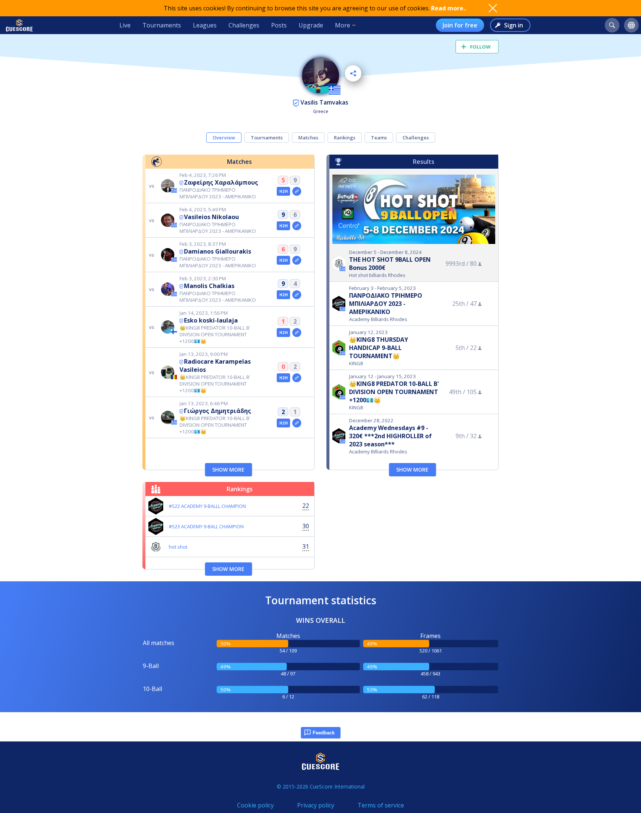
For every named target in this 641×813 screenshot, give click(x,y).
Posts (279, 25)
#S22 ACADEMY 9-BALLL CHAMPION (207, 506)
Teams (379, 137)
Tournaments (161, 25)
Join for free (460, 25)
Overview (224, 137)
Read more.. (448, 8)
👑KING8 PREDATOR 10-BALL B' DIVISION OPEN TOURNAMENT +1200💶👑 (394, 392)
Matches (308, 137)
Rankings (344, 137)
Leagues (205, 25)
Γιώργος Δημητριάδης (217, 411)
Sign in (513, 25)
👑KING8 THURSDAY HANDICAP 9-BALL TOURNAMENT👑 (378, 348)
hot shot (178, 546)
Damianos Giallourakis (217, 251)
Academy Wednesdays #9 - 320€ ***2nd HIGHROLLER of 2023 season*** (390, 436)
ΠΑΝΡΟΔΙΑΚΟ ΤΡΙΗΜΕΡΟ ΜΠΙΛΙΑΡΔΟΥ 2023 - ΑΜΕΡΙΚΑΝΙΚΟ (385, 303)
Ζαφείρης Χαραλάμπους (221, 182)
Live (125, 25)
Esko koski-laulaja (211, 320)
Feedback (324, 733)
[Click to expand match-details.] (296, 191)
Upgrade (311, 25)
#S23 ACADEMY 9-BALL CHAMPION (206, 526)
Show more (228, 469)
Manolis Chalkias (209, 286)
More (342, 25)
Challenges (244, 25)
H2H (283, 191)
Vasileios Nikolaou (211, 217)
